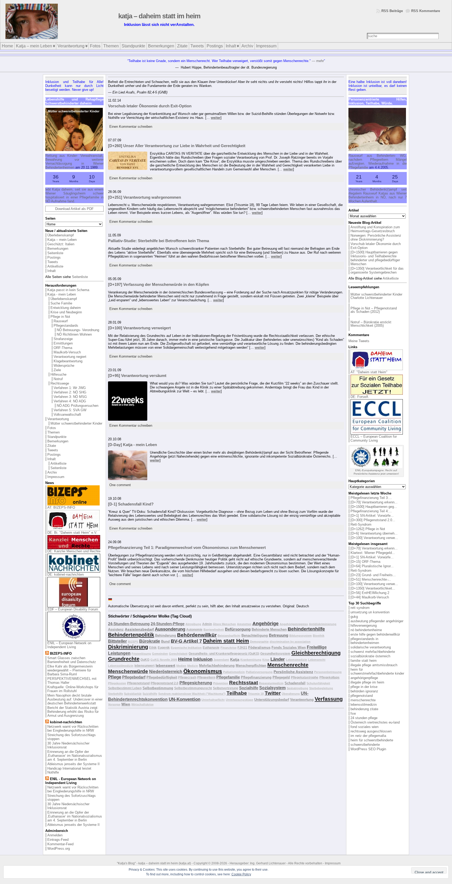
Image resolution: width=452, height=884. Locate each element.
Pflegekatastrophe (304, 677)
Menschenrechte (287, 665)
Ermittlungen (63, 343)
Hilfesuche (58, 374)
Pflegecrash (187, 677)
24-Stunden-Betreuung (129, 623)
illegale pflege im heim (367, 682)
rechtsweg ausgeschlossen (371, 731)
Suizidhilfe (150, 693)
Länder (277, 659)
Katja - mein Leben (61, 294)
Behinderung (165, 635)
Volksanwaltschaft (67, 414)
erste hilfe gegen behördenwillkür (375, 634)
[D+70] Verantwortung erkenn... (374, 502)
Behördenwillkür (197, 635)
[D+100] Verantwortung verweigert (139, 328)
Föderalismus (259, 647)
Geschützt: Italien (60, 244)
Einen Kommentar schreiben (130, 127)
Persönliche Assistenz (293, 672)
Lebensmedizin (296, 659)
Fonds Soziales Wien (289, 647)
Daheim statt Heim (226, 641)
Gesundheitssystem (275, 653)
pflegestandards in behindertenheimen (365, 641)
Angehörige (265, 623)
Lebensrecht (316, 659)
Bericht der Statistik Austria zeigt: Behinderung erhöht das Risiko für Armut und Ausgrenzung (73, 712)
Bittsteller (117, 641)
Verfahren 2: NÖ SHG (70, 392)
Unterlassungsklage (239, 699)
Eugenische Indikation (186, 647)
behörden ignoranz (364, 691)
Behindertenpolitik (131, 635)
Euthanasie (211, 647)
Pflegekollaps (329, 677)
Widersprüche (64, 366)
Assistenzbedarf (139, 629)
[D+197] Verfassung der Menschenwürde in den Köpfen (158, 284)
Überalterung (291, 693)
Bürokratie (149, 641)
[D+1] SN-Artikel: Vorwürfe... (372, 516)
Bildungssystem (300, 635)
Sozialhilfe (248, 688)
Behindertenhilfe (306, 629)
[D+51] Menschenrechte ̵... (371, 579)
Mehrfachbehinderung (217, 666)
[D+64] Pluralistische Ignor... (372, 566)
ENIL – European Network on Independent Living (69, 645)
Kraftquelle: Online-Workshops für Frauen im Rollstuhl (72, 689)
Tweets (52, 262)
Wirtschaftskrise (142, 704)
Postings (54, 257)
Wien (125, 704)
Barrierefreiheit (214, 629)
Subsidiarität (133, 693)
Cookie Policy (241, 874)
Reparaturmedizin (271, 683)
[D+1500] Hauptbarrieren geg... (374, 507)
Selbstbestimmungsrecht (193, 688)
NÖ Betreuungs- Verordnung (78, 330)
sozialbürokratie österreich (370, 656)
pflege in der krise (364, 687)
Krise (265, 659)
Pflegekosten (117, 683)
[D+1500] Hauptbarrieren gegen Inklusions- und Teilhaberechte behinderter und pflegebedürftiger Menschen (375, 258)
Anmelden (55, 835)
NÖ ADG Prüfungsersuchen (77, 406)
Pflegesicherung (195, 683)
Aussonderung (170, 629)
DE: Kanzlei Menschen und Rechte (73, 551)
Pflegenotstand (138, 683)
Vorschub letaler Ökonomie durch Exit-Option (149, 106)
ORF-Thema (63, 348)
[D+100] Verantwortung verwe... (374, 538)
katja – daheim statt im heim (183, 16)
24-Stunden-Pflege (167, 623)
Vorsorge (114, 704)
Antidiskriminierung (322, 624)
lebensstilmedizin (364, 705)
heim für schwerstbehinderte (372, 740)
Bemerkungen (57, 249)
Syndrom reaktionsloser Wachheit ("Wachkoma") (191, 693)
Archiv (52, 472)
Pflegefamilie (228, 677)
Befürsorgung (238, 629)
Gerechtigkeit (178, 653)
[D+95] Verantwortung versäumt (137, 375)
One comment (120, 485)
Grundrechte (123, 659)
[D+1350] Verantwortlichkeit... (373, 588)
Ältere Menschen (224, 624)
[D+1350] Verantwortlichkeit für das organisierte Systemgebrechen (377, 270)
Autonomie (194, 629)
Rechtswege (59, 383)
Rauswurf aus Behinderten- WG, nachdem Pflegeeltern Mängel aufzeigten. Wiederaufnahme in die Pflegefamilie (377, 161)
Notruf (58, 379)
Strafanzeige (63, 339)
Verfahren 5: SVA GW (70, 410)
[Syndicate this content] (47, 653)
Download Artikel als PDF (74, 209)
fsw (353, 713)
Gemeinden (160, 653)
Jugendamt (221, 659)
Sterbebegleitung (321, 688)
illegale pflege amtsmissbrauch (374, 665)
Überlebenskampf (60, 235)
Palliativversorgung (259, 672)
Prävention (220, 683)
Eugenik (164, 647)
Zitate (51, 446)
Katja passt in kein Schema (68, 290)
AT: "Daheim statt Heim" (369, 372)
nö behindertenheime (366, 630)
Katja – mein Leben (62, 240)
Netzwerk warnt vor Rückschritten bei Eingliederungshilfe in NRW (72, 728)
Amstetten (244, 624)
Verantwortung (58, 419)
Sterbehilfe (115, 693)
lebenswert (165, 665)
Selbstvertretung (225, 688)
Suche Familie (61, 303)
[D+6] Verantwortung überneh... (374, 533)
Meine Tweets (358, 341)
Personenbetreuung (328, 672)
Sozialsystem (272, 688)
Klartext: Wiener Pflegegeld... (373, 553)
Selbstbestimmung (158, 688)
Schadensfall (295, 683)
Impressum (55, 477)
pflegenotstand (362, 696)
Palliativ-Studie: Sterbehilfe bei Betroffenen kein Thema (158, 240)
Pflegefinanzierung (256, 677)
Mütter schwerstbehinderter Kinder (76, 423)
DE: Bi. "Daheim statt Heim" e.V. (72, 533)
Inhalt (51, 271)
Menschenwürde (128, 671)
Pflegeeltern (206, 677)
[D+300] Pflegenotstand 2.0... (373, 520)
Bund (165, 641)
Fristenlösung (141, 653)
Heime (185, 659)
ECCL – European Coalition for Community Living (374, 438)
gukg (354, 617)
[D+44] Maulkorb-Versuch (370, 597)
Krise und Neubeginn (66, 312)
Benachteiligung (254, 635)
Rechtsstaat (243, 682)
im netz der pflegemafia (368, 736)
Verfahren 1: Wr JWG (70, 388)
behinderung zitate (364, 709)
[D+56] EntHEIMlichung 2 (370, 593)
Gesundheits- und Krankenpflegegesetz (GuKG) (224, 653)
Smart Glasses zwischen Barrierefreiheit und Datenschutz (71, 660)
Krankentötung (250, 659)
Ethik (153, 647)
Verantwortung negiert (70, 357)
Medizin (192, 665)
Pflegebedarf (133, 677)
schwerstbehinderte (365, 745)
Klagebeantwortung (68, 361)
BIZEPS (133, 641)
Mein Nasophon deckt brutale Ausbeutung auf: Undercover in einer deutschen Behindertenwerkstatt (75, 699)
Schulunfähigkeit (318, 683)
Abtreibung (193, 624)
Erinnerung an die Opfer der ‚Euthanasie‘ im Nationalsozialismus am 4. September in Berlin (74, 755)
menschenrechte (363, 700)
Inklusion (202, 659)
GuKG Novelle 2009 (163, 659)
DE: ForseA (359, 397)
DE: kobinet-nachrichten (65, 574)
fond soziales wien (364, 727)
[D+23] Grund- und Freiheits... (373, 575)
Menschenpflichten (251, 666)
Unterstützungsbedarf (271, 700)
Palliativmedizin (234, 672)
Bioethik (318, 635)
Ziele (57, 370)
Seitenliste (55, 253)
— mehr (318, 61)
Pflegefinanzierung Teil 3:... (371, 498)
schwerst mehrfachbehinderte (373, 652)
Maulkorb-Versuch (67, 352)
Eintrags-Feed (58, 840)
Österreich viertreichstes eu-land (375, 722)
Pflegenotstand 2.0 (164, 683)
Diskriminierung (128, 647)
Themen (53, 432)
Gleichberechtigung (316, 653)
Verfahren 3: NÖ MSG (70, 397)
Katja (234, 659)
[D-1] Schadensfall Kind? (131, 504)
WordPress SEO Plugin (368, 749)
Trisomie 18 (256, 693)
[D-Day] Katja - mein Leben (132, 444)
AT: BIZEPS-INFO (61, 507)
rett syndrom (360, 608)
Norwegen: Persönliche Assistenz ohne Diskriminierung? (376, 237)
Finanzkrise (228, 647)
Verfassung (329, 699)
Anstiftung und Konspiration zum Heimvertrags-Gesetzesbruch (375, 229)
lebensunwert (144, 665)
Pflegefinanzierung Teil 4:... (371, 511)
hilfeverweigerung (364, 625)
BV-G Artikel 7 (186, 641)
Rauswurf (61, 321)
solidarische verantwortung (371, 647)
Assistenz (116, 629)
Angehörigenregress (294, 624)
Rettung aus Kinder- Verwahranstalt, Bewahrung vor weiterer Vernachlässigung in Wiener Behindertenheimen (74, 161)
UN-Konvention (184, 699)
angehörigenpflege (364, 678)
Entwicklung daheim (65, 308)
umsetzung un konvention (370, 612)
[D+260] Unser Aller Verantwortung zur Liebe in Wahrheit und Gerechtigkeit (176, 145)
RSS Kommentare (425, 11)
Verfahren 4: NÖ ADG (70, 401)
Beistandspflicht (229, 635)
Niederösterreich (165, 671)
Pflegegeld (281, 677)
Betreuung (278, 635)
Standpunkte (56, 437)
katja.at (185, 863)
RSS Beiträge (392, 11)
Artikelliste (55, 266)
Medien (181, 665)
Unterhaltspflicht (213, 699)
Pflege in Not (60, 317)
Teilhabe (237, 693)
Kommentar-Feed (60, 844)
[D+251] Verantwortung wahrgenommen (144, 197)
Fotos (51, 428)
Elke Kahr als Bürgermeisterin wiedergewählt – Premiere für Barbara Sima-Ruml (70, 670)
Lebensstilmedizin (120, 665)
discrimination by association (290, 641)
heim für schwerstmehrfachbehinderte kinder (377, 671)
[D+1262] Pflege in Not (368, 529)
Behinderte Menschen (269, 629)
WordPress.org (58, 848)
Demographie (259, 641)
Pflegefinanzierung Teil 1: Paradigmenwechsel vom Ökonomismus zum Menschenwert (187, 547)
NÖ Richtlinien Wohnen (74, 334)
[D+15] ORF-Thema (365, 562)
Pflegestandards (66, 325)
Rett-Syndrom (361, 524)
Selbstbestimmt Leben (125, 688)
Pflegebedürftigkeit (161, 677)
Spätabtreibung (297, 688)
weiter (216, 118)
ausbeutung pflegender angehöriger (377, 621)
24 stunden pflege (364, 718)
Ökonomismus (202, 671)
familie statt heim (364, 661)
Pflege (114, 677)
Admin (207, 624)
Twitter (273, 693)
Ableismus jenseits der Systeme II (73, 764)
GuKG (144, 659)
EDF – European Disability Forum (72, 609)
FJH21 (242, 647)
